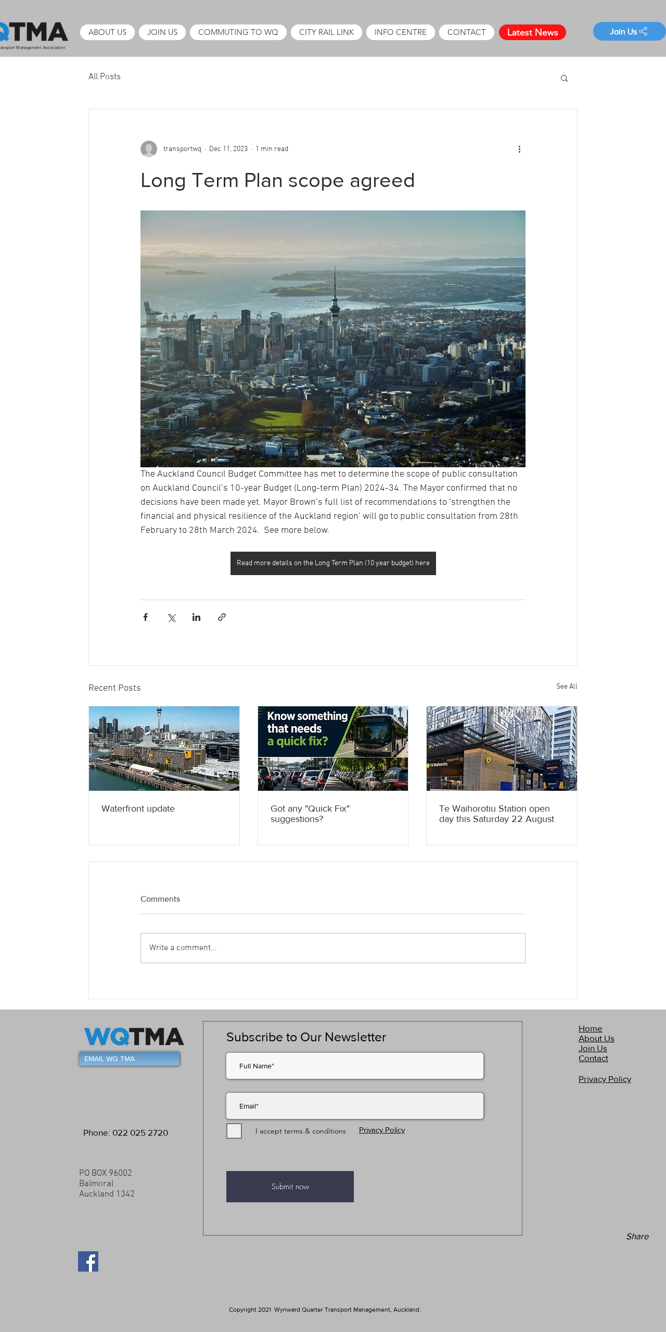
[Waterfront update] (164, 748)
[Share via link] (222, 617)
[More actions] (519, 149)
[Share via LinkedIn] (196, 617)
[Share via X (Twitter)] (171, 617)
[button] (400, 32)
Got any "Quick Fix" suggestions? (310, 813)
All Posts (104, 77)
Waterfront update (138, 808)
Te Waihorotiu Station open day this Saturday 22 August (496, 813)
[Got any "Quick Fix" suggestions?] (333, 748)
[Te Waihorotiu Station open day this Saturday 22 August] (502, 748)
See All (567, 686)
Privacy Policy (382, 1129)
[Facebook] (88, 1261)
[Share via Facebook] (145, 617)
